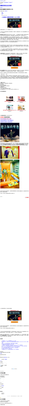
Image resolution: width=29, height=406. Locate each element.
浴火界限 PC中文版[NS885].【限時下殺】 (7, 348)
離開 (4, 404)
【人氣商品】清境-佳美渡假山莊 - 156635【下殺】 (8, 344)
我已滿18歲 (2, 404)
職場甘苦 (3, 385)
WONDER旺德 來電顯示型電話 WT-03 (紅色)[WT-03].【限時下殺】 (10, 347)
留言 (6, 357)
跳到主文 (1, 7)
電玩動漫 (6, 359)
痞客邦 (5, 357)
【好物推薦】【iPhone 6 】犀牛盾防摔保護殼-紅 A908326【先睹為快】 (10, 349)
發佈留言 (1, 366)
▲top (1, 360)
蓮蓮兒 (1, 353)
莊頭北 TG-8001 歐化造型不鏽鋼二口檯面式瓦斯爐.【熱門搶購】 (10, 343)
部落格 (2, 13)
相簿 (2, 12)
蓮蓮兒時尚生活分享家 (6, 5)
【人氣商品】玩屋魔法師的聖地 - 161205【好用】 (11, 17)
